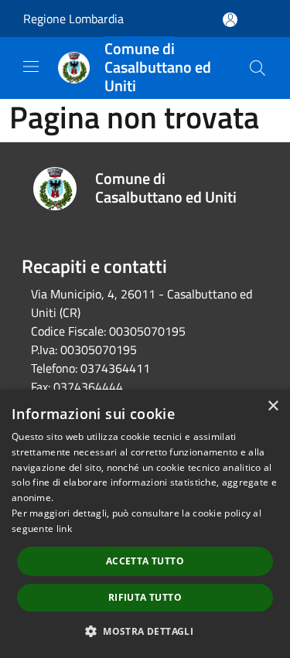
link (64, 528)
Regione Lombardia (73, 18)
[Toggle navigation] (31, 66)
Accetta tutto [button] (145, 561)
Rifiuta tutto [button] (145, 597)
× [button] (272, 406)
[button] (145, 631)
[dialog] (145, 524)
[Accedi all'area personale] (230, 20)
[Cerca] (257, 68)
